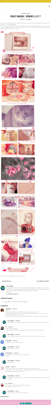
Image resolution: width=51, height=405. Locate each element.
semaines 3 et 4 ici (15, 276)
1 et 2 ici (23, 276)
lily (6, 326)
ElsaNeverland (8, 308)
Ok (20, 403)
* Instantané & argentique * (25, 13)
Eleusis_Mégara (8, 340)
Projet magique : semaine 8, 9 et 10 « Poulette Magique (16, 301)
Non (23, 403)
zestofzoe (7, 366)
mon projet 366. (13, 24)
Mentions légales (28, 403)
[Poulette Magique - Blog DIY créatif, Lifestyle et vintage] (11, 6)
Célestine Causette (9, 353)
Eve (6, 383)
